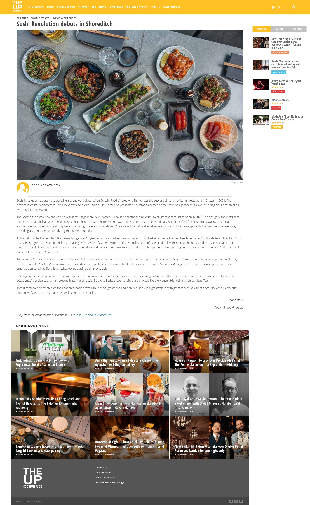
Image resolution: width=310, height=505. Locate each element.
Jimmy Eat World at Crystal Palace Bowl (286, 82)
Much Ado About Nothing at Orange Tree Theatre (287, 118)
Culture (22, 18)
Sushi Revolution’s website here (93, 315)
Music (50, 7)
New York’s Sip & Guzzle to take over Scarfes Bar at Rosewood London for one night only (286, 43)
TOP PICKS (297, 29)
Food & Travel (66, 7)
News (102, 7)
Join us (155, 7)
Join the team (103, 472)
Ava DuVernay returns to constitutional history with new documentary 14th (286, 64)
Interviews (116, 7)
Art (93, 7)
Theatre (83, 7)
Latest (279, 29)
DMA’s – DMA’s (280, 100)
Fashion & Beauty (137, 7)
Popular (261, 29)
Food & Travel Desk (46, 185)
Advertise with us (105, 477)
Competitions (171, 7)
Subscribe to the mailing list (111, 482)
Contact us (101, 467)
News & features (64, 18)
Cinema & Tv (36, 7)
